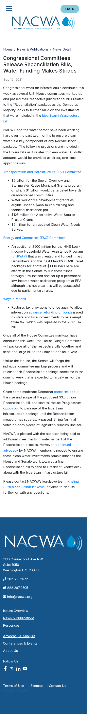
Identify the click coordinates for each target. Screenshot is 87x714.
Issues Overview (15, 611)
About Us (10, 651)
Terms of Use (13, 686)
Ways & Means (14, 299)
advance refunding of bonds (50, 312)
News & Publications (32, 49)
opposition (11, 408)
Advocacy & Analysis (19, 636)
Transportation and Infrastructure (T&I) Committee (42, 172)
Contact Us (57, 686)
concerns (61, 392)
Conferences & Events (20, 643)
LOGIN (69, 9)
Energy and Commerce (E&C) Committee (34, 238)
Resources (11, 625)
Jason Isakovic (33, 487)
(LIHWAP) (19, 256)
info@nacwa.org (19, 597)
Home (43, 24)
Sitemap (36, 686)
